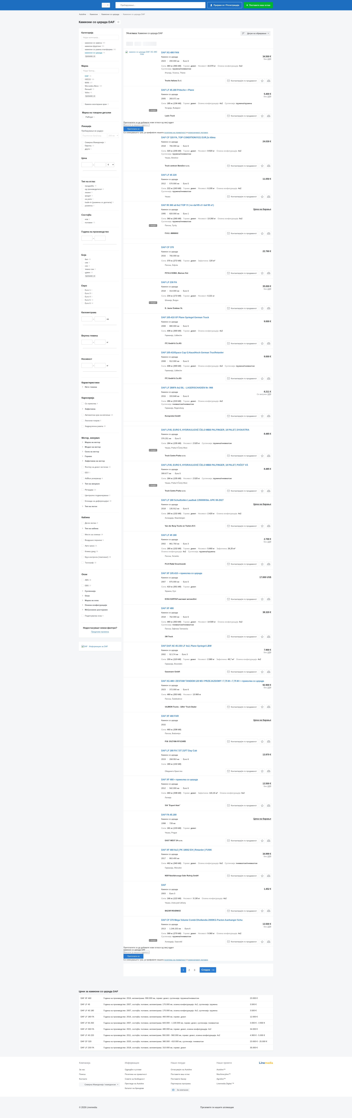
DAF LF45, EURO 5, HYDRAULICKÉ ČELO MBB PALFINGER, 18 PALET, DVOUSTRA (205, 430)
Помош (82, 1074)
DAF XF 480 (167, 608)
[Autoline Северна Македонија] (88, 5)
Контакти (83, 1079)
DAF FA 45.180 (169, 815)
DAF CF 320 (86, 1041)
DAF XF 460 (86, 998)
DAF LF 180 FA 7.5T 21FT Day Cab (179, 750)
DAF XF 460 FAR (170, 716)
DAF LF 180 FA (87, 1017)
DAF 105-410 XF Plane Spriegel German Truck (185, 317)
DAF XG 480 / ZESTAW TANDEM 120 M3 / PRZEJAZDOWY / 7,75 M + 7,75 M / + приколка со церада (212, 681)
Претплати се (133, 129)
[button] (262, 80)
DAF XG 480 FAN (170, 52)
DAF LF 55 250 (87, 1023)
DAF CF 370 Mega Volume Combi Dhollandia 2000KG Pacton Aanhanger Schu (202, 920)
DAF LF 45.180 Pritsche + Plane (177, 90)
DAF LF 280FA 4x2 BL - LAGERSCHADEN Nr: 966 (187, 388)
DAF (163, 885)
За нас (82, 1069)
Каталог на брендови (134, 1088)
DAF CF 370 (167, 247)
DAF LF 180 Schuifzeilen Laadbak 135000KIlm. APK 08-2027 (192, 500)
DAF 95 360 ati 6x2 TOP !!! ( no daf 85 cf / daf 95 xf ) (187, 205)
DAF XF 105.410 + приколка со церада (181, 573)
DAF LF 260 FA (87, 1029)
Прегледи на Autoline (134, 1083)
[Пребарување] (118, 5)
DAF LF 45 (85, 1004)
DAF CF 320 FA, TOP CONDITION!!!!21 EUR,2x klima (188, 137)
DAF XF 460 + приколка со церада (179, 779)
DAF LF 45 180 (169, 535)
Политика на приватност (136, 1074)
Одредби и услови (133, 1069)
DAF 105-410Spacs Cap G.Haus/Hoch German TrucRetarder (192, 352)
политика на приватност (175, 132)
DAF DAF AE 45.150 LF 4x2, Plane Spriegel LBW (186, 646)
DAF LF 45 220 (169, 175)
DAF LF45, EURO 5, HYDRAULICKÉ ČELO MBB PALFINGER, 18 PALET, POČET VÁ (204, 465)
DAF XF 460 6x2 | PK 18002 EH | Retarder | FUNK (186, 850)
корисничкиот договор (198, 132)
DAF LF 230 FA (169, 282)
